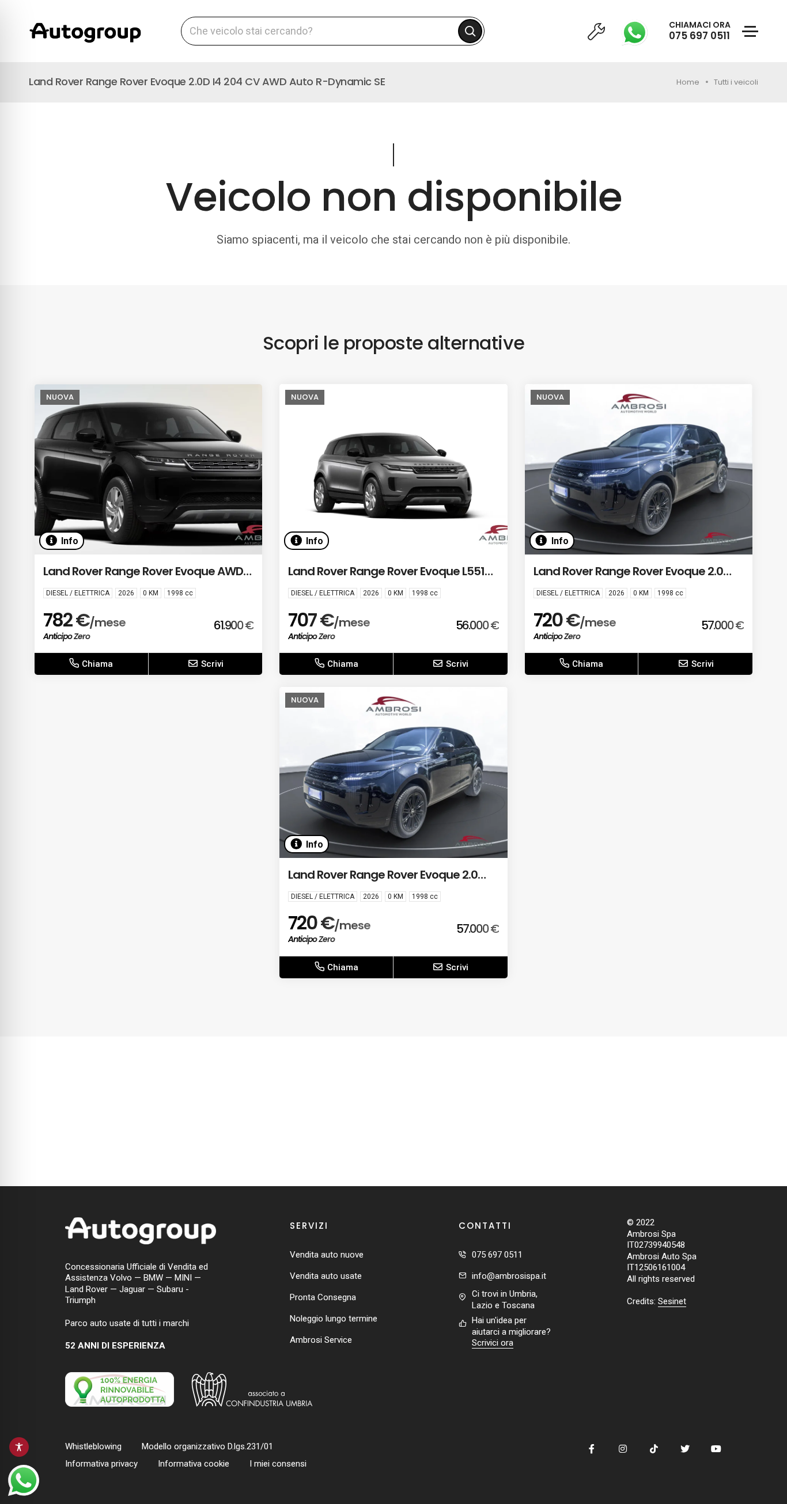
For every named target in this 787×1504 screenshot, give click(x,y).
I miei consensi (278, 1464)
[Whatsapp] (637, 31)
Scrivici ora (492, 1343)
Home (687, 82)
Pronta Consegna (323, 1297)
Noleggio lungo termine (333, 1318)
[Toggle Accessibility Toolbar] (19, 1447)
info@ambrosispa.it (509, 1276)
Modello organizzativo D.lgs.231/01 (207, 1446)
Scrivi (211, 664)
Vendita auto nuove (327, 1254)
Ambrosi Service (321, 1340)
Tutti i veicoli (736, 82)
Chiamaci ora (700, 31)
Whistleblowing (93, 1446)
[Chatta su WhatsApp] (23, 1480)
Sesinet (672, 1301)
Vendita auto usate (326, 1276)
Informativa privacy (101, 1464)
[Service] (596, 31)
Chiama (96, 664)
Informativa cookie (193, 1464)
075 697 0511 (497, 1254)
